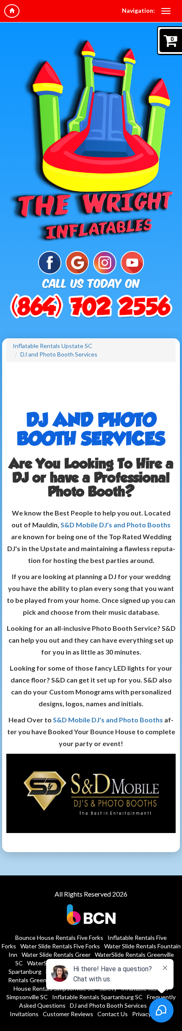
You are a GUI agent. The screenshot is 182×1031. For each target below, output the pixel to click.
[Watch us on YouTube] (132, 261)
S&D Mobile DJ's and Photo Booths (116, 525)
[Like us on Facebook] (50, 261)
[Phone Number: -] (91, 307)
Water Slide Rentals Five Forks (60, 946)
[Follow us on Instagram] (105, 261)
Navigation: (138, 10)
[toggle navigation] (166, 11)
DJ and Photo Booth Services (58, 354)
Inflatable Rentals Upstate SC (52, 345)
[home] (11, 11)
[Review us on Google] (77, 261)
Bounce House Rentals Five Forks (59, 937)
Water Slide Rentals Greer (56, 954)
